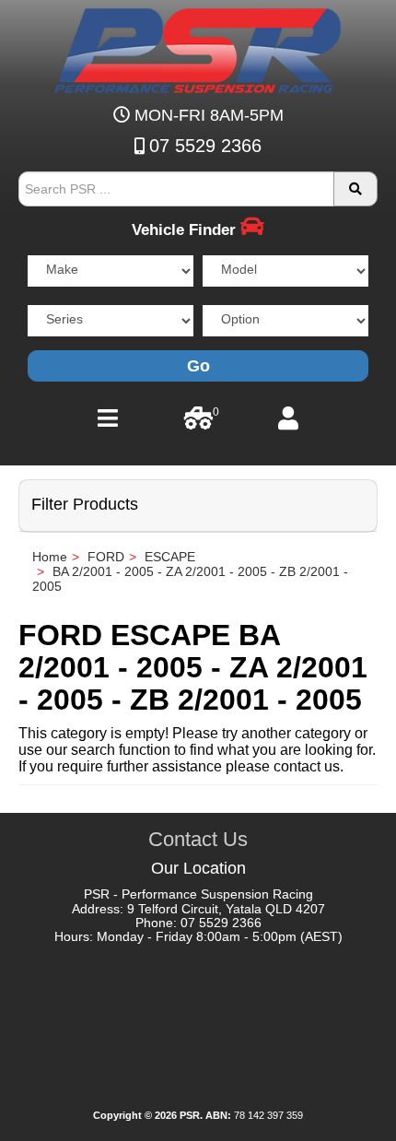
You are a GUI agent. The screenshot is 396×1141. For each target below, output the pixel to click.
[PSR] (198, 47)
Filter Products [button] (84, 504)
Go (198, 366)
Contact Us (198, 839)
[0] (198, 423)
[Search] (355, 188)
